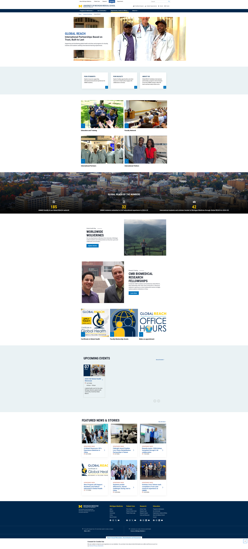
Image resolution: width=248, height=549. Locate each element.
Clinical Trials (143, 509)
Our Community (156, 511)
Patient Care (97, 1)
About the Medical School (159, 515)
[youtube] (118, 520)
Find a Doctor (129, 509)
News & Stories (113, 517)
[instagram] (113, 520)
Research (105, 1)
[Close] (245, 541)
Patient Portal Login (130, 513)
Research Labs (143, 511)
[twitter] (116, 520)
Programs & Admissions (158, 509)
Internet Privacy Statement (96, 545)
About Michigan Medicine (85, 1)
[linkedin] (146, 520)
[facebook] (110, 520)
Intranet (154, 517)
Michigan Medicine (116, 506)
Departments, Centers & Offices (160, 513)
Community (112, 513)
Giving (111, 515)
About (111, 509)
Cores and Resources (144, 515)
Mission (111, 511)
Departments (120, 1)
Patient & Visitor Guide (131, 511)
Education (112, 1)
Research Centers (144, 513)
